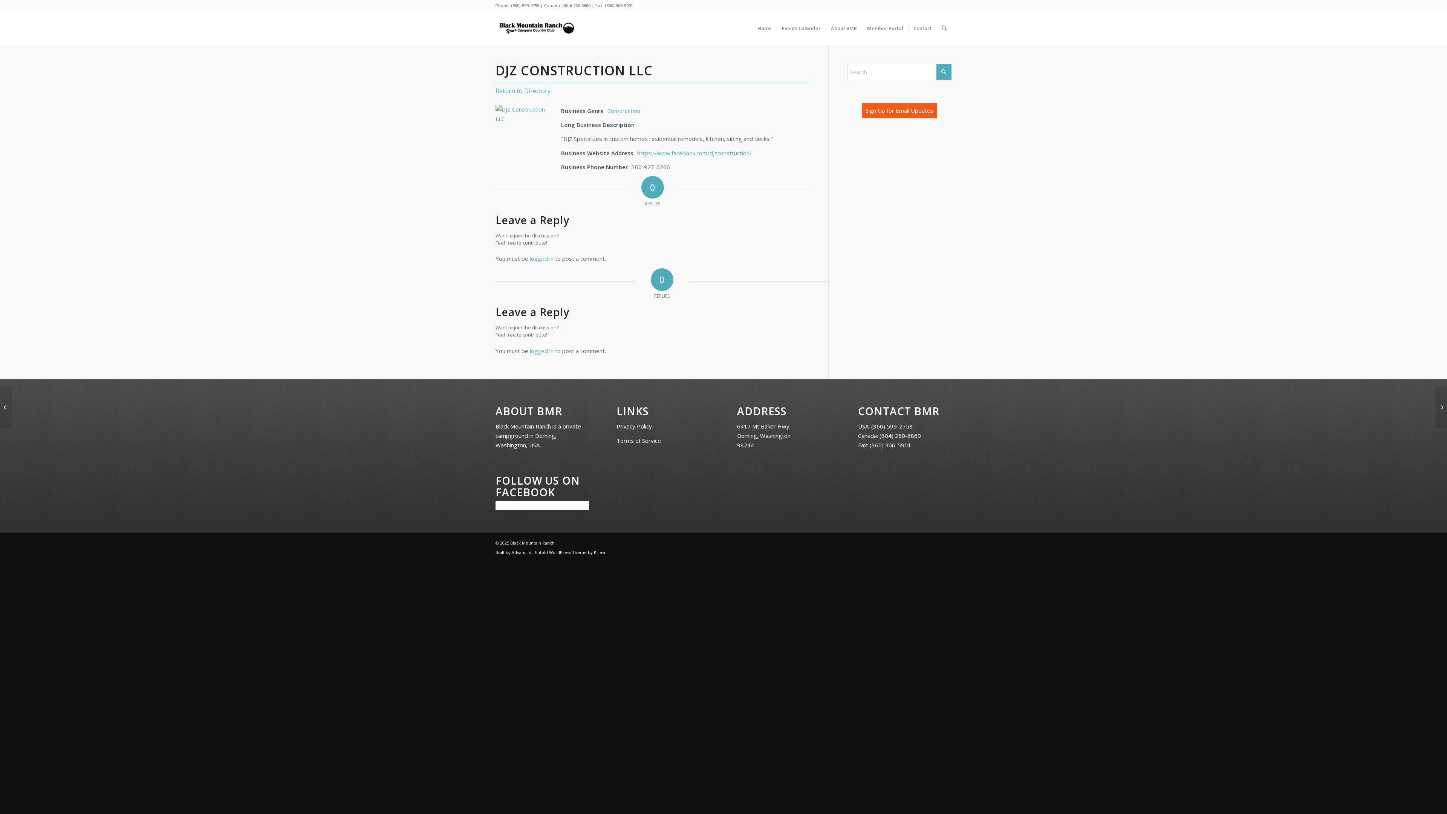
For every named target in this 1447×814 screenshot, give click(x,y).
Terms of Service (638, 440)
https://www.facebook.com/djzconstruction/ (694, 153)
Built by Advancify (513, 552)
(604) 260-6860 (576, 5)
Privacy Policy (634, 426)
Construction (623, 111)
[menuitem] (765, 28)
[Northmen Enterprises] (6, 407)
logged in (542, 258)
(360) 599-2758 (525, 5)
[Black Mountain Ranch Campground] (537, 28)
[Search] (944, 28)
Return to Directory (523, 91)
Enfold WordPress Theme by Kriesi (570, 552)
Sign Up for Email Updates (899, 110)
